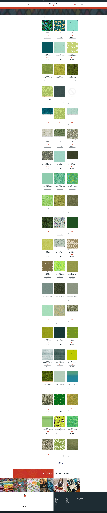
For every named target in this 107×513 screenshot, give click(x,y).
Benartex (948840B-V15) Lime (48, 252)
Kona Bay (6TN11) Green (72, 99)
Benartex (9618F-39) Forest (60, 296)
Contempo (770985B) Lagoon (60, 362)
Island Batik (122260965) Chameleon (60, 186)
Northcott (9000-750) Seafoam (47, 186)
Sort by (42, 17)
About (55, 498)
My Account (70, 4)
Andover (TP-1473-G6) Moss (72, 274)
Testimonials (56, 500)
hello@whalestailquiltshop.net (28, 4)
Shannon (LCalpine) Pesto (59, 252)
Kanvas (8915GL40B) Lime (59, 452)
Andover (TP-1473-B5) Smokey (47, 296)
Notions (67, 500)
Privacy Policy (57, 505)
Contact (56, 502)
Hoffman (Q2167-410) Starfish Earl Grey (47, 164)
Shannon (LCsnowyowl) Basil (47, 142)
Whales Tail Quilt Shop (53, 511)
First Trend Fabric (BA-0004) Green (47, 33)
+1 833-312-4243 (79, 500)
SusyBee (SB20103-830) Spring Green (48, 99)
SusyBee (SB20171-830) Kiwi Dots (72, 55)
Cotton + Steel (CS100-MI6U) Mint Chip (72, 33)
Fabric (67, 498)
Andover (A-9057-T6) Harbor (60, 99)
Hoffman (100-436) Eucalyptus (60, 384)
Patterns (67, 499)
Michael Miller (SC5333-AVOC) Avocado (47, 340)
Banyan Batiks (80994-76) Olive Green (72, 142)
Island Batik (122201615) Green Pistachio (47, 208)
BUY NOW (47, 37)
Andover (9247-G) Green (72, 340)
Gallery (56, 501)
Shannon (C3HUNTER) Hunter (72, 164)
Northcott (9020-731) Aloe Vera (47, 77)
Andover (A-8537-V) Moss (72, 77)
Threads (67, 501)
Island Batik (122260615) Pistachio (72, 186)
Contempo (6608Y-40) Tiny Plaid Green (47, 429)
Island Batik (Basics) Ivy (47, 384)
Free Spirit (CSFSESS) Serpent (47, 55)
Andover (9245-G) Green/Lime (72, 362)
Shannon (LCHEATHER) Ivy (59, 142)
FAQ (55, 503)
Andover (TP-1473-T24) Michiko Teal (60, 164)
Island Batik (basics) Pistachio (60, 274)
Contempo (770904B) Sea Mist (47, 362)
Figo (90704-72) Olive (72, 252)
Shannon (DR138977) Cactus (72, 452)
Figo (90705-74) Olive (47, 274)
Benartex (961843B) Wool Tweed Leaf (72, 208)
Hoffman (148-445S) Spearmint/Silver (60, 55)
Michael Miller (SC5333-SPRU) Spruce (60, 340)
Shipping (56, 504)
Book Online (56, 499)
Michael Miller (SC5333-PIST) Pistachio (72, 296)
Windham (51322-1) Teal (60, 33)
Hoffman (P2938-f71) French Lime (72, 429)
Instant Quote (66, 4)
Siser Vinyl (67, 502)
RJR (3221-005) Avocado (59, 77)
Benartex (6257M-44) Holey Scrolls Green (59, 208)
